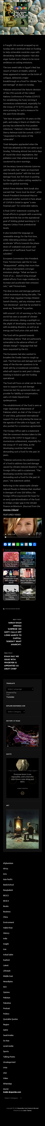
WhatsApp (7, 1084)
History (6, 933)
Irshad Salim (8, 955)
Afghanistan (8, 863)
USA (5, 1073)
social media (8, 1046)
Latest (5, 965)
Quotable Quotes (10, 1019)
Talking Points (9, 1057)
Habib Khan (8, 928)
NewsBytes (8, 981)
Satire (5, 1030)
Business (6, 912)
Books (5, 906)
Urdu (5, 1067)
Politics (6, 1014)
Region (6, 1024)
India (5, 938)
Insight (6, 944)
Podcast (6, 1008)
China (5, 917)
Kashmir (6, 960)
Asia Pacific (7, 879)
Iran (4, 949)
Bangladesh (8, 890)
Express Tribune (10, 510)
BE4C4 (6, 901)
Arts (5, 874)
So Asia (6, 1041)
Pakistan (6, 998)
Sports (6, 1051)
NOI (5, 987)
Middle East (8, 976)
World (17, 609)
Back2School (8, 885)
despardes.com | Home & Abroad (27, 1108)
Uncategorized (9, 1062)
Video (5, 1078)
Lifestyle (6, 971)
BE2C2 (6, 895)
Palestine (7, 1003)
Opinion (6, 992)
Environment (10, 609)
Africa (5, 869)
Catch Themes (27, 1110)
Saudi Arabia (8, 1035)
